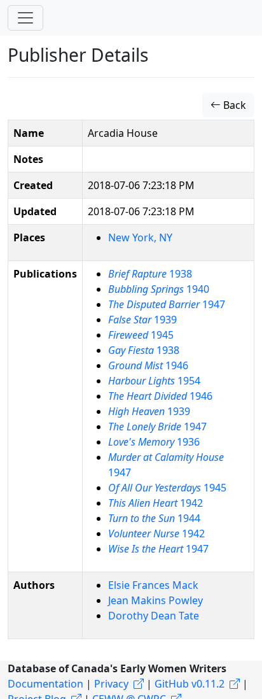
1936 (154, 442)
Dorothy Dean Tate (153, 616)
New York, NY (140, 237)
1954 (154, 381)
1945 (141, 335)
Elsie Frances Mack (153, 585)
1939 (142, 320)
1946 (148, 365)
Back (233, 105)
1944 (154, 518)
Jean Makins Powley (155, 600)
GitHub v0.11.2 (189, 684)
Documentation (45, 684)
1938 (150, 274)
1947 (166, 304)
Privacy (111, 684)
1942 (155, 503)
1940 (158, 289)
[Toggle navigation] (25, 18)
